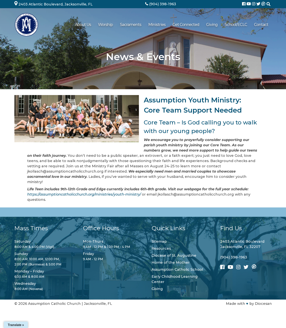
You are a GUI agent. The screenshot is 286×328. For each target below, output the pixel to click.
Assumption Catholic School (177, 269)
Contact (261, 24)
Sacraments (130, 24)
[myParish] (263, 4)
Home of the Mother (171, 262)
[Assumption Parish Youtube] (249, 4)
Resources (161, 248)
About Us (83, 24)
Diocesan (263, 304)
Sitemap (159, 241)
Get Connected (186, 24)
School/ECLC (236, 24)
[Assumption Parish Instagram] (254, 4)
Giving (212, 24)
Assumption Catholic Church (54, 304)
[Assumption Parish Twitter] (258, 4)
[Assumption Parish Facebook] (244, 4)
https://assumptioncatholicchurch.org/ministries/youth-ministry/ (84, 194)
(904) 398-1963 (233, 257)
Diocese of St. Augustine (174, 255)
